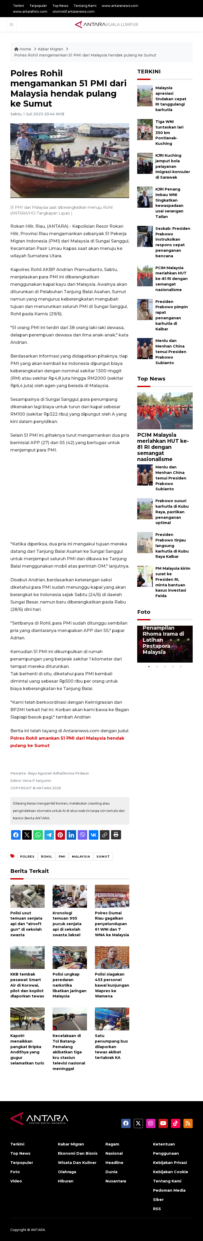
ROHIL (46, 856)
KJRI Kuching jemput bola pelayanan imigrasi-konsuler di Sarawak (172, 166)
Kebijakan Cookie (170, 1171)
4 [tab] (173, 666)
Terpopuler (38, 6)
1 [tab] (149, 666)
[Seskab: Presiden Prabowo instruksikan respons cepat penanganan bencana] (145, 236)
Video (16, 1181)
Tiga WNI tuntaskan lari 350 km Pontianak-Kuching (169, 132)
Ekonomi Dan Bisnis (78, 1153)
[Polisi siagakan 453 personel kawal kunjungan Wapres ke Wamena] (112, 957)
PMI (62, 856)
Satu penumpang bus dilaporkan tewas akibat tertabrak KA (111, 1046)
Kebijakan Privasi (170, 1162)
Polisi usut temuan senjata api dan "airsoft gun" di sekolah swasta (26, 924)
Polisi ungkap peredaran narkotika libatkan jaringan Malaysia (69, 985)
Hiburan (65, 1181)
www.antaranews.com (120, 6)
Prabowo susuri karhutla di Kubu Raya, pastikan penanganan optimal (172, 511)
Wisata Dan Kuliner (77, 1162)
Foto (143, 612)
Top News (60, 6)
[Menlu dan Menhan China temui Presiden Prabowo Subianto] (145, 348)
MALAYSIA (81, 856)
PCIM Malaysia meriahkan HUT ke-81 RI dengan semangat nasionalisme (171, 278)
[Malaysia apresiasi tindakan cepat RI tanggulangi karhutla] (145, 95)
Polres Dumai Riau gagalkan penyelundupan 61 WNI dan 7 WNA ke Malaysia (112, 924)
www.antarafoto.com (30, 11)
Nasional (114, 1153)
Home (25, 49)
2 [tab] (157, 666)
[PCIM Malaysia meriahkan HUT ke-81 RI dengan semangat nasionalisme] (145, 275)
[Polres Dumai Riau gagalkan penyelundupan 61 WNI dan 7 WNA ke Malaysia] (112, 895)
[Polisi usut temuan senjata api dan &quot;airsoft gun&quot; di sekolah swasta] (27, 895)
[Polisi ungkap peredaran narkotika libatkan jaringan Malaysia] (70, 957)
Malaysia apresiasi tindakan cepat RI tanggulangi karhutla (170, 98)
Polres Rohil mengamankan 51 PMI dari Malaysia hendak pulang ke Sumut (85, 55)
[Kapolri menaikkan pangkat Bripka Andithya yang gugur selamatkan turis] (27, 1018)
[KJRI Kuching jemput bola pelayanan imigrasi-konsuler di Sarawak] (145, 162)
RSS (157, 1208)
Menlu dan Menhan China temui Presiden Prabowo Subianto (170, 351)
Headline (114, 1162)
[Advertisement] (69, 497)
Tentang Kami (84, 6)
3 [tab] (165, 666)
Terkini (18, 6)
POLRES (27, 856)
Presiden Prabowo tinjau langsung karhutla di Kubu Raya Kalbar (172, 545)
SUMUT (103, 856)
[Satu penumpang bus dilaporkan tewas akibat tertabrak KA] (112, 1018)
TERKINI (149, 71)
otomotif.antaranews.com (74, 11)
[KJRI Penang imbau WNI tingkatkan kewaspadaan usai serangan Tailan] (145, 196)
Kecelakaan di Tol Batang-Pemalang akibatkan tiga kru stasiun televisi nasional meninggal (69, 1052)
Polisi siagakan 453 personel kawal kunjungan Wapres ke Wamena (112, 985)
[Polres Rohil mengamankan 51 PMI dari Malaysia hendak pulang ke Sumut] (165, 410)
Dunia (111, 1171)
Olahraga (67, 1171)
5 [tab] (180, 666)
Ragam (112, 1144)
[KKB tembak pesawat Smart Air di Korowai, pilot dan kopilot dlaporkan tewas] (27, 957)
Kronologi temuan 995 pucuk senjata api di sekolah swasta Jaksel (67, 924)
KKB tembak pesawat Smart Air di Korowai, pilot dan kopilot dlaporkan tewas (27, 985)
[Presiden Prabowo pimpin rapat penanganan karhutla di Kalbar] (145, 309)
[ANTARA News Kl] (106, 24)
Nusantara (115, 1181)
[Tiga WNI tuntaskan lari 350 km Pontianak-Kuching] (145, 129)
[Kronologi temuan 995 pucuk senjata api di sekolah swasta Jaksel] (70, 895)
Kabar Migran (51, 49)
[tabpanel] (165, 644)
